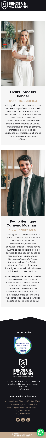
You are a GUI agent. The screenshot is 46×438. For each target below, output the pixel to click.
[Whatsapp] (28, 420)
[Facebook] (18, 420)
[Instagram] (23, 420)
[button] (40, 432)
